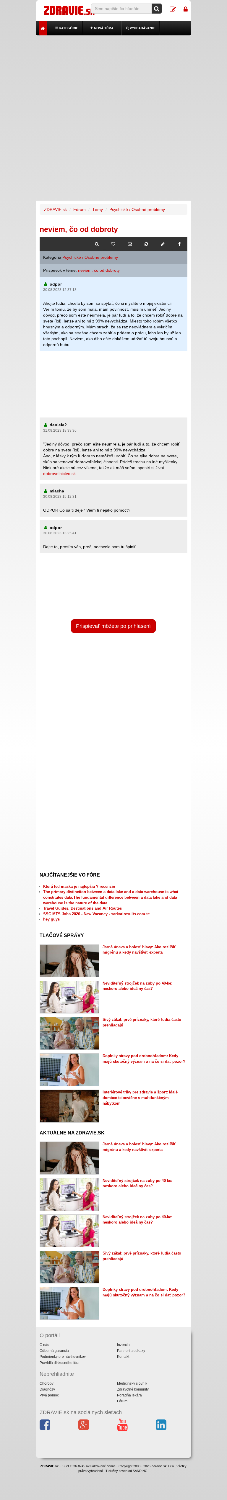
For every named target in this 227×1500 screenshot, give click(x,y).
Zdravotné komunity (133, 1389)
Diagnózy (47, 1389)
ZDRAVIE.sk (55, 209)
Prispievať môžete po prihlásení (113, 626)
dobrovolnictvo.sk (59, 473)
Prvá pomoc (49, 1395)
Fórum (79, 209)
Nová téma (103, 28)
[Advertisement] (114, 76)
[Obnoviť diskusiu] (146, 244)
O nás (44, 1345)
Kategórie (68, 28)
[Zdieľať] (179, 244)
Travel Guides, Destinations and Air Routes (82, 908)
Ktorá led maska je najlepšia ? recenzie (79, 886)
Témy (97, 209)
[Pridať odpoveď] (163, 244)
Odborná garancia (54, 1351)
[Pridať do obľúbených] (113, 244)
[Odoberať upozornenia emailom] (130, 244)
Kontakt (123, 1357)
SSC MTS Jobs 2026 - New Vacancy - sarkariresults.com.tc (96, 914)
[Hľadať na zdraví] (97, 244)
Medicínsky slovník (132, 1383)
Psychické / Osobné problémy (137, 209)
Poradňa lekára (129, 1395)
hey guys (51, 919)
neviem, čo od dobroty (99, 270)
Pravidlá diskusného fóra (60, 1363)
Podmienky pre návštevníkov (63, 1357)
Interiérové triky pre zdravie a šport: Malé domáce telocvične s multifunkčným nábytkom (140, 1097)
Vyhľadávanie (142, 28)
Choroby (46, 1383)
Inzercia (123, 1345)
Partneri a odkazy (131, 1351)
